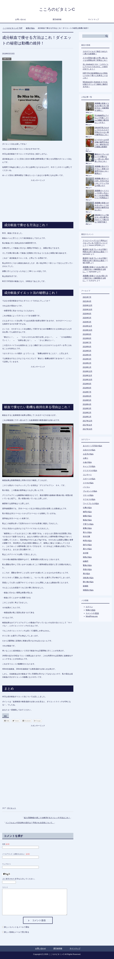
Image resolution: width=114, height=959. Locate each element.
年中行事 (86, 536)
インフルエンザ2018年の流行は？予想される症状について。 (29, 823)
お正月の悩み (88, 454)
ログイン (89, 607)
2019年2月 (87, 363)
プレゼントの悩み (90, 491)
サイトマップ (93, 19)
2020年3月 (87, 322)
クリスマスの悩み (90, 470)
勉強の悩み (87, 520)
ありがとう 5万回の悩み (92, 446)
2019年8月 (87, 338)
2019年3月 (87, 359)
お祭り (85, 458)
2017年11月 (87, 425)
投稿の (90, 610)
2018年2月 (87, 413)
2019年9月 (87, 334)
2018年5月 (87, 400)
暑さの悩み (87, 549)
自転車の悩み (88, 578)
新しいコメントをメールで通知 (16, 927)
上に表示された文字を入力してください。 (19, 879)
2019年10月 (87, 330)
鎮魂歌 (85, 586)
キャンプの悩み (89, 466)
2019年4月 (87, 355)
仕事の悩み (87, 508)
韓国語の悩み (88, 590)
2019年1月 (87, 367)
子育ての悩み (88, 524)
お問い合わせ (20, 19)
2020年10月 (87, 309)
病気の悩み (87, 557)
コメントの (92, 613)
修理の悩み (87, 512)
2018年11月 (87, 375)
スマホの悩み (88, 483)
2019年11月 (87, 326)
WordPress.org (92, 616)
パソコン (86, 487)
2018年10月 (87, 380)
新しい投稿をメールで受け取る (16, 932)
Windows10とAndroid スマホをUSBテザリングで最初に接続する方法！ (95, 84)
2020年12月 (87, 305)
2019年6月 (87, 347)
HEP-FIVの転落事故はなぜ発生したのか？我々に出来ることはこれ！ (95, 75)
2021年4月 (87, 301)
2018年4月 (87, 404)
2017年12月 (87, 421)
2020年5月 (87, 318)
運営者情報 (57, 19)
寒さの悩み (87, 532)
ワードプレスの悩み (91, 503)
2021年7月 (87, 297)
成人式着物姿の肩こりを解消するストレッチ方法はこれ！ (47, 818)
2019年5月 (87, 351)
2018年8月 (87, 388)
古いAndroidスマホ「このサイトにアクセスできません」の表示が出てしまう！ (96, 66)
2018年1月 (87, 417)
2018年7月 (87, 392)
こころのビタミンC (57, 9)
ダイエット (11, 808)
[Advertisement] (38, 196)
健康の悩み (6, 59)
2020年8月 (87, 314)
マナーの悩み (88, 495)
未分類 (85, 553)
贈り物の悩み (88, 582)
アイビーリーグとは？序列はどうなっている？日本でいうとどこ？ (95, 243)
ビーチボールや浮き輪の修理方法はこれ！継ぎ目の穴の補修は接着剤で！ (97, 144)
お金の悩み (87, 462)
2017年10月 (87, 429)
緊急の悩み (87, 565)
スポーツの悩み (89, 479)
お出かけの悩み (89, 450)
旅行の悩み (87, 545)
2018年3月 (87, 408)
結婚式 (85, 561)
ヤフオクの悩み (89, 499)
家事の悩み (87, 528)
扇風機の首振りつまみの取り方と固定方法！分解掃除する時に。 (95, 269)
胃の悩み (86, 574)
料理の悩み (87, 541)
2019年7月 (87, 342)
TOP (12, 28)
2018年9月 (87, 384)
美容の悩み (87, 569)
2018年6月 (87, 396)
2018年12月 (87, 371)
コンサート (87, 475)
